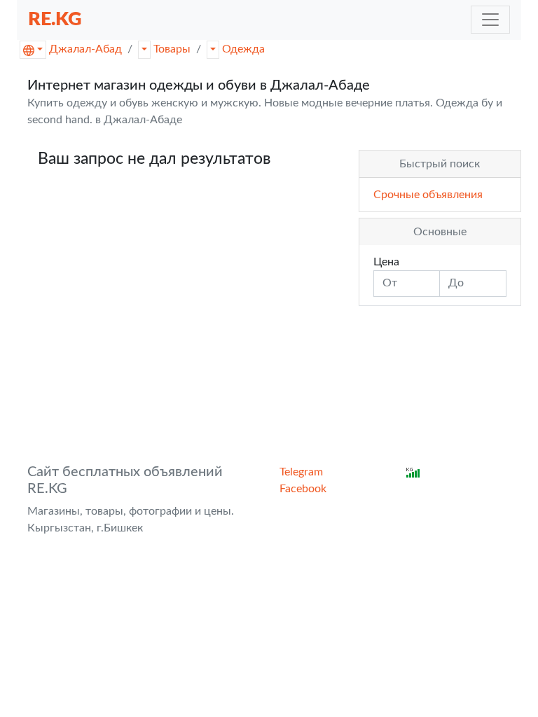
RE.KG (55, 19)
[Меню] (490, 20)
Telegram (301, 472)
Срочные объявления (428, 194)
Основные (440, 231)
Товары (172, 49)
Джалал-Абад (85, 49)
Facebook (303, 488)
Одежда (243, 49)
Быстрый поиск (439, 163)
